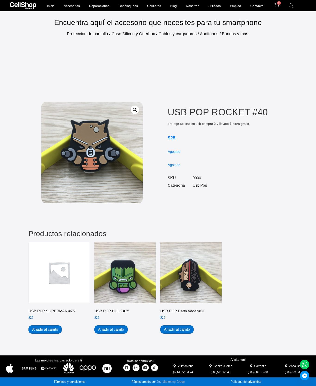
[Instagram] (136, 367)
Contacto (256, 6)
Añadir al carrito (45, 329)
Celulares (154, 6)
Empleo (235, 6)
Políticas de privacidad (246, 381)
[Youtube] (145, 367)
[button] (135, 110)
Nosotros (192, 6)
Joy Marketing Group (171, 381)
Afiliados (214, 6)
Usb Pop (200, 185)
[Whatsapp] (304, 364)
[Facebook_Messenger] (304, 375)
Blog (173, 6)
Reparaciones (99, 6)
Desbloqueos (128, 6)
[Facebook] (126, 367)
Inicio (51, 6)
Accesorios (72, 6)
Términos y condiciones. (70, 381)
